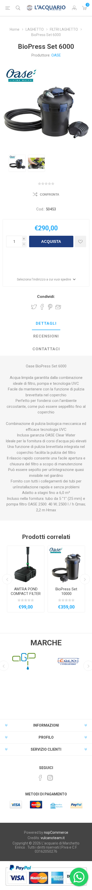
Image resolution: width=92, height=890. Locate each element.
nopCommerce (56, 832)
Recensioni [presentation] (46, 336)
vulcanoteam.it (53, 838)
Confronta (49, 194)
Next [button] (85, 579)
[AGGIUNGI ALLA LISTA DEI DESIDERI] (80, 241)
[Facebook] (40, 778)
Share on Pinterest (50, 307)
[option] (17, 163)
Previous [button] (7, 579)
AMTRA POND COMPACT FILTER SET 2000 (26, 594)
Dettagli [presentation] (46, 323)
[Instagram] (50, 778)
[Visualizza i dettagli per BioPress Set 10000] (66, 564)
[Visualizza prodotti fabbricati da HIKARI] (68, 661)
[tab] (46, 323)
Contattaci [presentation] (46, 349)
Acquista (51, 241)
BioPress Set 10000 (66, 591)
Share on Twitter (34, 307)
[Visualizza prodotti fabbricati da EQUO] (23, 661)
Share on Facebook (42, 307)
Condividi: (46, 296)
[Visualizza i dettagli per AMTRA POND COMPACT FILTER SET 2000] (25, 564)
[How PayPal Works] (46, 888)
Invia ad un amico (58, 307)
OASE (56, 55)
